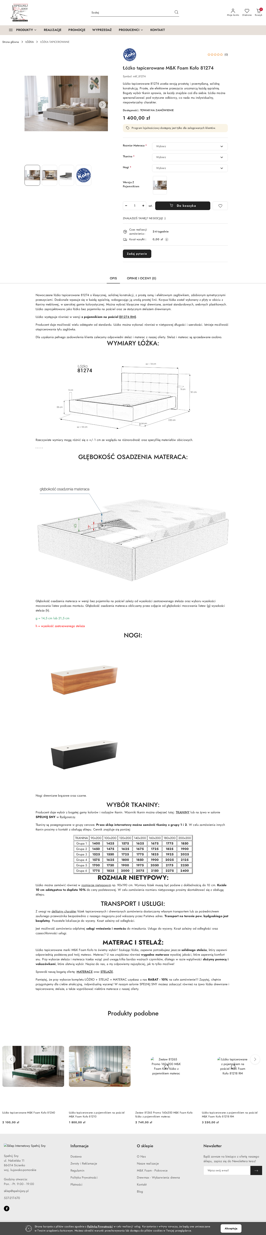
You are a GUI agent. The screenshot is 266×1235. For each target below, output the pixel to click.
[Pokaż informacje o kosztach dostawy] (167, 239)
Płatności (76, 1184)
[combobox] (190, 146)
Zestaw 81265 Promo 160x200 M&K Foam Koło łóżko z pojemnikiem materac (97, 1114)
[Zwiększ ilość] (143, 206)
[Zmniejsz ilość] (126, 206)
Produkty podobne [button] (133, 1013)
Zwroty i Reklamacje (83, 1163)
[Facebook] (6, 1208)
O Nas (141, 1156)
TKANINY (182, 812)
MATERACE (84, 971)
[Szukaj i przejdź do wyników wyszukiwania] (176, 13)
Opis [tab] (113, 278)
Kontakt (142, 1184)
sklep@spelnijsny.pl (16, 1191)
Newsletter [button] (212, 1146)
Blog (140, 1191)
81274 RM (127, 317)
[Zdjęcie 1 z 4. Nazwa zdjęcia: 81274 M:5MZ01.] (32, 175)
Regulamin (77, 1170)
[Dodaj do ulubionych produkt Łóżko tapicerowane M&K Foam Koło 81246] (259, 1030)
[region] (160, 185)
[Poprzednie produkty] (10, 1059)
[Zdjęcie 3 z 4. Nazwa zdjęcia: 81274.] (66, 175)
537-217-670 (12, 1198)
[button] (131, 30)
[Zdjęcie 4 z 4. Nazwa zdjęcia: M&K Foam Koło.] (83, 175)
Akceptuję (231, 1228)
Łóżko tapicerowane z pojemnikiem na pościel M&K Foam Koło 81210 (30, 1114)
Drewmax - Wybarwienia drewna (158, 1177)
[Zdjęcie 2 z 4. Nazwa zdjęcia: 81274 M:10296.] (49, 175)
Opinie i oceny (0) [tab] (141, 278)
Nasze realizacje (148, 1163)
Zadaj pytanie (137, 254)
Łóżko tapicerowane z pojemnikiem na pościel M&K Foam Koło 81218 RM (163, 1114)
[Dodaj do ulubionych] (220, 205)
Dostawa (76, 1156)
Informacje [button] (79, 1146)
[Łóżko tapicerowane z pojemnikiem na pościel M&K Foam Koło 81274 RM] (160, 185)
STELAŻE (106, 971)
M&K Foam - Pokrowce (152, 1170)
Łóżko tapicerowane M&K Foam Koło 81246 (228, 1112)
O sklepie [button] (145, 1146)
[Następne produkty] (255, 1059)
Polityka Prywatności (84, 1177)
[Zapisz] (256, 1170)
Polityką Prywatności (100, 1226)
